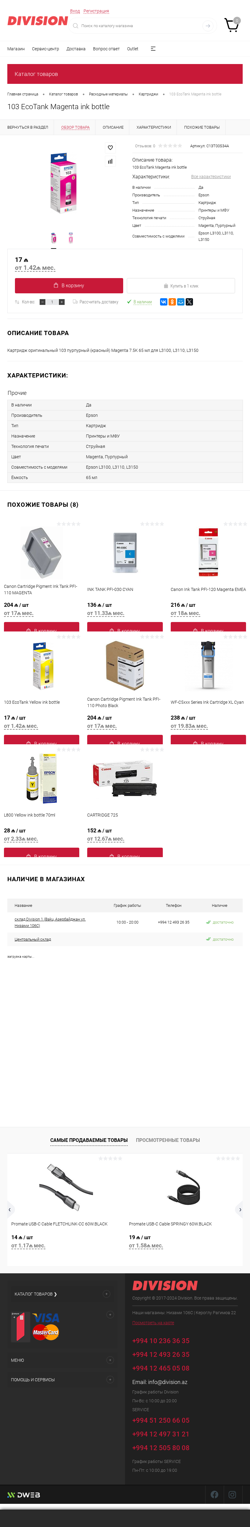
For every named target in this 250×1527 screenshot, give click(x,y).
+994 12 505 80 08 (161, 1448)
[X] (189, 302)
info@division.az (168, 1382)
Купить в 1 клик (184, 286)
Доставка (76, 48)
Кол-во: (28, 302)
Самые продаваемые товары (89, 1140)
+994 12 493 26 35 (161, 1354)
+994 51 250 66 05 (161, 1420)
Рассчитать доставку (99, 302)
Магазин (16, 48)
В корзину (73, 285)
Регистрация (96, 11)
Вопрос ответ (106, 48)
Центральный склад (33, 939)
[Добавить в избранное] (110, 147)
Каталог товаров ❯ (36, 1294)
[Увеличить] (62, 182)
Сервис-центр (45, 48)
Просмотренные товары (168, 1140)
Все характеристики (211, 176)
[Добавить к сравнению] (110, 161)
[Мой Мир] (180, 302)
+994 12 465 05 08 (161, 1368)
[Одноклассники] (172, 302)
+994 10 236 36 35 (161, 1340)
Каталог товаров (36, 74)
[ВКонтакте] (163, 302)
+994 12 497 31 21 (161, 1434)
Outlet (132, 48)
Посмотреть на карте (153, 1322)
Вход (75, 11)
